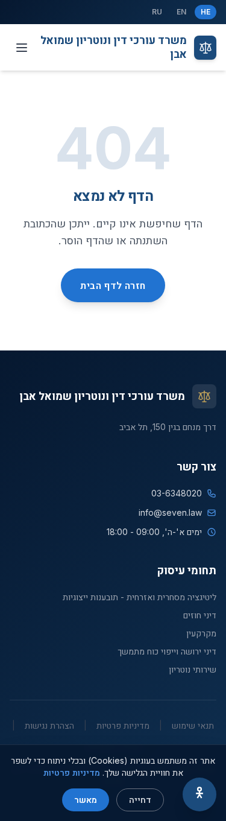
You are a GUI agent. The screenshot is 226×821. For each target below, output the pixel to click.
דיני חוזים (199, 615)
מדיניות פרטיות (122, 725)
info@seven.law (170, 512)
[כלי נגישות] (199, 794)
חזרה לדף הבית (112, 285)
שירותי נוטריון (192, 669)
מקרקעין (201, 633)
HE (205, 11)
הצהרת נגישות (49, 725)
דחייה (140, 799)
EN (181, 11)
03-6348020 (176, 493)
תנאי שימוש (193, 725)
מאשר (85, 799)
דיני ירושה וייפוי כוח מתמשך (167, 651)
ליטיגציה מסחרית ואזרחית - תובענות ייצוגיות (139, 597)
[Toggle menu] (22, 48)
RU (157, 11)
